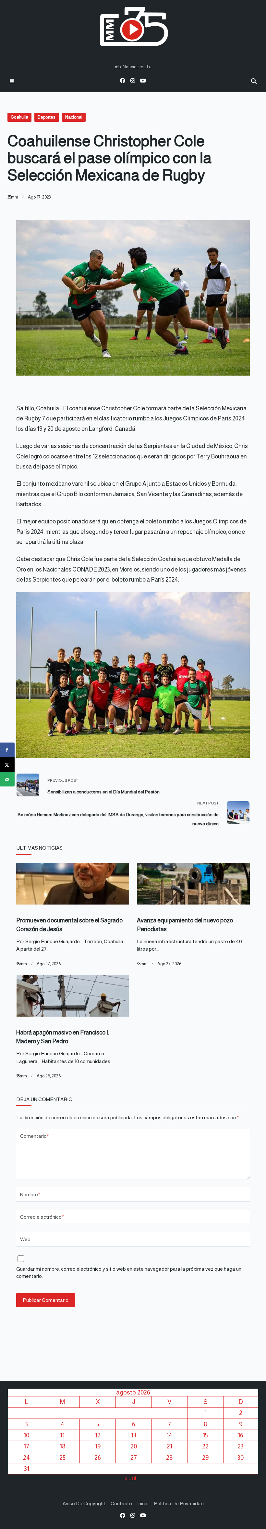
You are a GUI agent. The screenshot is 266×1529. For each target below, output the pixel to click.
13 (133, 1435)
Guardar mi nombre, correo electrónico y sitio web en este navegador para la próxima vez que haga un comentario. (128, 1272)
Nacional (73, 117)
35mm (12, 197)
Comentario (34, 1136)
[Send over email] (7, 779)
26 (97, 1457)
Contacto (121, 1503)
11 (62, 1435)
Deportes (46, 117)
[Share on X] (7, 764)
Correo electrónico (42, 1217)
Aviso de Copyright (84, 1503)
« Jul (130, 1478)
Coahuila (19, 117)
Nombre (30, 1194)
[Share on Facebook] (7, 750)
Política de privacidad (179, 1503)
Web (25, 1239)
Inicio (143, 1503)
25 (62, 1457)
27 (133, 1457)
